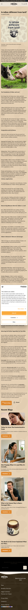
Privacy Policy (4, 598)
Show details (21, 308)
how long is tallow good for (18, 376)
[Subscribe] (25, 567)
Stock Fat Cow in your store (20, 579)
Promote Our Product (6, 594)
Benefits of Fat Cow (6, 588)
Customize (13, 317)
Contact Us (3, 601)
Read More (5, 436)
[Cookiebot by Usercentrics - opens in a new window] (20, 287)
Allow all (14, 313)
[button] (1, 3)
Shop (2, 585)
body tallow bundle (10, 361)
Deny (14, 322)
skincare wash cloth (11, 367)
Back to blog (7, 403)
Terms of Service (5, 605)
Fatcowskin (3, 360)
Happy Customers (5, 592)
